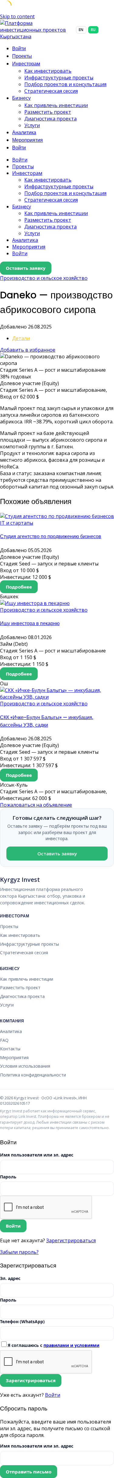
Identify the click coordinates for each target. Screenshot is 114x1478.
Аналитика (24, 132)
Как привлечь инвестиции (56, 105)
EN (81, 29)
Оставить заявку (26, 268)
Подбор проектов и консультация (65, 84)
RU (93, 29)
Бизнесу (21, 98)
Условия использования (25, 1066)
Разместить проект (47, 112)
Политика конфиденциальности (33, 1075)
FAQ (4, 1040)
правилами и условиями (71, 1345)
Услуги (32, 125)
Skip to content (17, 16)
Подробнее (19, 587)
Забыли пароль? (19, 1252)
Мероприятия (27, 140)
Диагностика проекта (50, 118)
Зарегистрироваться (71, 1240)
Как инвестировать (47, 71)
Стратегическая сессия (51, 91)
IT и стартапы (16, 523)
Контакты (10, 1049)
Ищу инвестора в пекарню (30, 623)
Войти (52, 1395)
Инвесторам (26, 63)
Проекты (22, 56)
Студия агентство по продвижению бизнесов (50, 536)
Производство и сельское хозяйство (44, 278)
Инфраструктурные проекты (58, 77)
